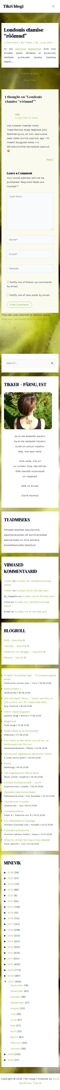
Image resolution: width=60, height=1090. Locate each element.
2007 (11, 981)
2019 (10, 912)
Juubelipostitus (13, 811)
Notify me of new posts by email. (30, 295)
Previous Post (30, 73)
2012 (10, 952)
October (15, 996)
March (14, 1036)
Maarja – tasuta (13, 657)
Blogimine (10, 721)
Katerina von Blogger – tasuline (23, 651)
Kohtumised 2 (12, 688)
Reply (49, 159)
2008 (11, 975)
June (13, 1019)
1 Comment (11, 42)
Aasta (7, 763)
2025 (10, 878)
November (16, 991)
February (16, 1042)
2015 (10, 935)
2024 (11, 883)
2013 (10, 947)
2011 (10, 958)
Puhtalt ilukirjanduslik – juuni (22, 782)
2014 (10, 941)
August (14, 1008)
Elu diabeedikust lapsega (19, 820)
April (13, 1031)
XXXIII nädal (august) (17, 711)
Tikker (8, 580)
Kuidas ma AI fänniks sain (32, 590)
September (17, 1002)
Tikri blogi (13, 6)
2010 (10, 964)
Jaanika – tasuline (15, 646)
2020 (11, 906)
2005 (11, 1059)
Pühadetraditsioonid (16, 830)
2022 (10, 895)
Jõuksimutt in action (16, 801)
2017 (10, 924)
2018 (10, 918)
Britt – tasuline (13, 640)
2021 (10, 901)
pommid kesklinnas (28, 48)
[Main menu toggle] (53, 6)
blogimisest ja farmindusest (21, 730)
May (12, 1025)
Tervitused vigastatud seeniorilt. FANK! (28, 753)
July (13, 1014)
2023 (10, 889)
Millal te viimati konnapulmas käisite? (27, 839)
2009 (11, 970)
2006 (11, 1054)
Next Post (30, 80)
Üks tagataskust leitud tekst (21, 772)
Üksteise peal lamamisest (20, 792)
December (16, 985)
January (15, 1048)
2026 (10, 872)
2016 (10, 929)
